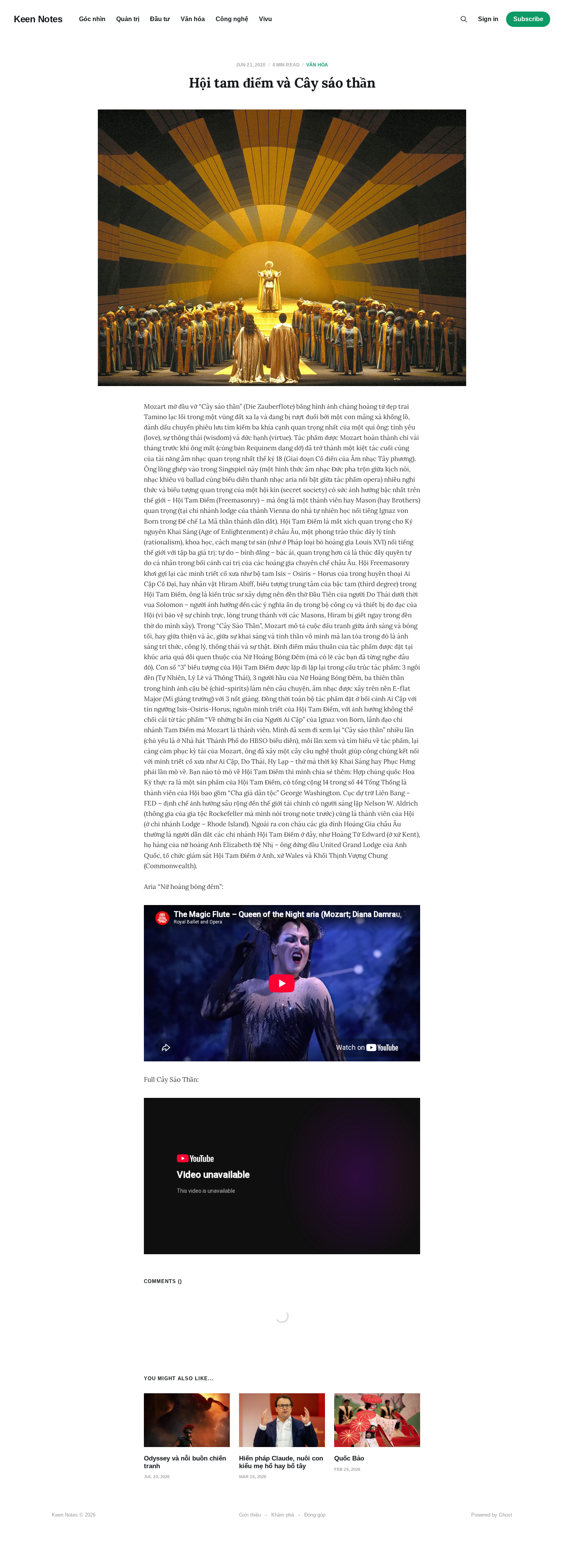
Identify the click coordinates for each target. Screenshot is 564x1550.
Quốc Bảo (349, 1458)
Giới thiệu (250, 1515)
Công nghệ (232, 19)
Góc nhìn (92, 19)
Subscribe (528, 19)
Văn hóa (193, 19)
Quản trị (127, 19)
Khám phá (282, 1515)
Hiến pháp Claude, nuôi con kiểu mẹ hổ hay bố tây (281, 1462)
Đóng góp (314, 1515)
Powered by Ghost (491, 1515)
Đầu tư (160, 19)
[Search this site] (464, 19)
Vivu (265, 19)
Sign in (488, 19)
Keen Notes (38, 19)
